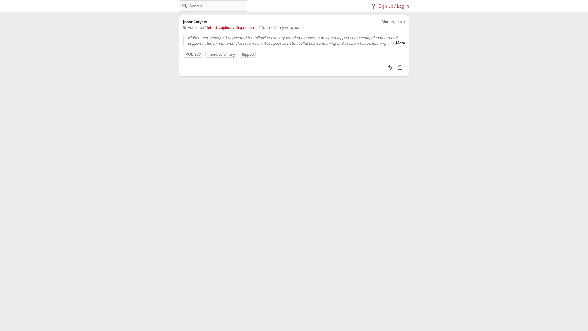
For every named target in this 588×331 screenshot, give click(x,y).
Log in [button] (403, 6)
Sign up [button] (386, 6)
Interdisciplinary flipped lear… (233, 27)
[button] (184, 6)
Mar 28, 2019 (393, 22)
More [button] (400, 43)
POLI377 (193, 54)
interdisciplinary (221, 54)
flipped (248, 54)
